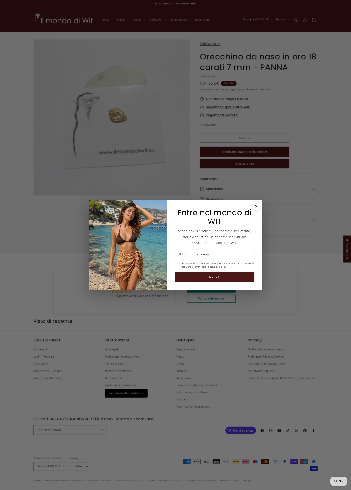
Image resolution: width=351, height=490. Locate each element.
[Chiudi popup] (256, 206)
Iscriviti (214, 276)
